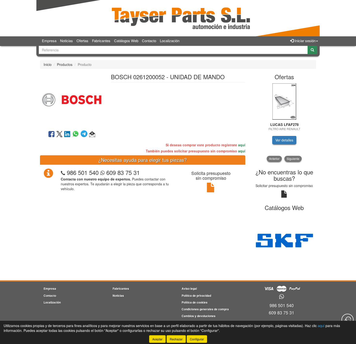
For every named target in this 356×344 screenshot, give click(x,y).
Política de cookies (195, 302)
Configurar (197, 339)
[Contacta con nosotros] (347, 320)
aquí (241, 144)
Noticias (66, 40)
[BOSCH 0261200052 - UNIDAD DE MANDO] (71, 99)
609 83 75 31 (122, 172)
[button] (92, 134)
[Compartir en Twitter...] (59, 134)
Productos (64, 64)
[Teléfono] (63, 172)
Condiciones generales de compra (205, 309)
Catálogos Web (126, 40)
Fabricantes (101, 40)
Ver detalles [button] (284, 140)
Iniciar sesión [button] (305, 40)
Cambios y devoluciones (199, 316)
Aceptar (157, 339)
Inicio (48, 64)
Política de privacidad (196, 295)
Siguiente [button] (293, 158)
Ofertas (82, 40)
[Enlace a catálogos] (284, 239)
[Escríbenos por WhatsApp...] (281, 296)
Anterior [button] (274, 158)
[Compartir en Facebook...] (51, 134)
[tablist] (284, 122)
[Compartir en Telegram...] (85, 134)
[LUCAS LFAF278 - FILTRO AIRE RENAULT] (284, 101)
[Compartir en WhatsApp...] (76, 134)
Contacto (149, 40)
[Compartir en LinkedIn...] (67, 134)
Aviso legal (189, 288)
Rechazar (176, 339)
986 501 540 (83, 172)
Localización (169, 40)
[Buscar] (312, 50)
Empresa (49, 40)
